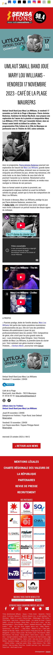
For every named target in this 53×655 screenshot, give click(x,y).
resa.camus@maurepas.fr (26, 395)
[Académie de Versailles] (14, 560)
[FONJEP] (39, 547)
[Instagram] (34, 2)
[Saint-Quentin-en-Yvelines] (39, 508)
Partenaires (26, 480)
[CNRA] (39, 521)
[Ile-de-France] (14, 508)
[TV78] (14, 573)
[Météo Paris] (39, 573)
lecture (40, 345)
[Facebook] (9, 2)
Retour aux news (27, 446)
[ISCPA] (39, 560)
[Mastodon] (29, 2)
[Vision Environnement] (20, 586)
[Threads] (19, 2)
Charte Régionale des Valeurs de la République (26, 471)
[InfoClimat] (26, 573)
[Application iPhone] (44, 2)
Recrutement (26, 492)
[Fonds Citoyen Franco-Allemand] (14, 521)
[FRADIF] (26, 534)
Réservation (7, 418)
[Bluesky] (14, 2)
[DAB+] (14, 547)
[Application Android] (49, 2)
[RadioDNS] (26, 547)
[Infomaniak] (39, 534)
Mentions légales (26, 462)
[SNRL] (14, 534)
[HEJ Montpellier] (26, 560)
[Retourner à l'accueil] (20, 20)
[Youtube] (39, 2)
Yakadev (48, 652)
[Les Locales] (26, 521)
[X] (24, 2)
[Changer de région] (40, 20)
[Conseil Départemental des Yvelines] (26, 508)
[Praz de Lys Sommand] (33, 586)
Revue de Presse (26, 486)
